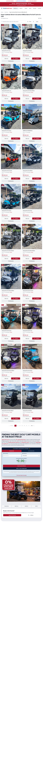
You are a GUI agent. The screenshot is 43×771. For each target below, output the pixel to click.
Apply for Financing (21, 468)
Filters (30, 21)
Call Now (31, 515)
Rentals (26, 8)
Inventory (15, 8)
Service (30, 8)
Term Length (24, 453)
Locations (39, 8)
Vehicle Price (5, 453)
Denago (11, 52)
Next (32, 425)
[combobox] (36, 22)
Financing (34, 8)
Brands (21, 8)
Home (2, 12)
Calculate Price (21, 465)
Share (40, 18)
